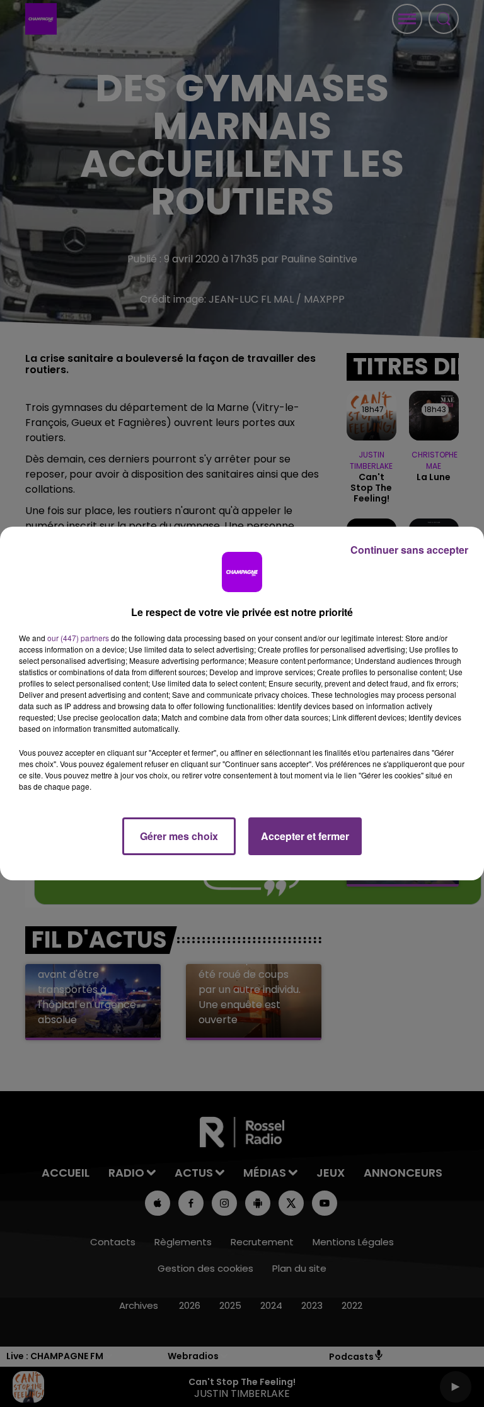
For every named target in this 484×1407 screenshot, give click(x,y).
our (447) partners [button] (78, 637)
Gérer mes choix (179, 836)
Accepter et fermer (305, 836)
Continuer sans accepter (409, 549)
